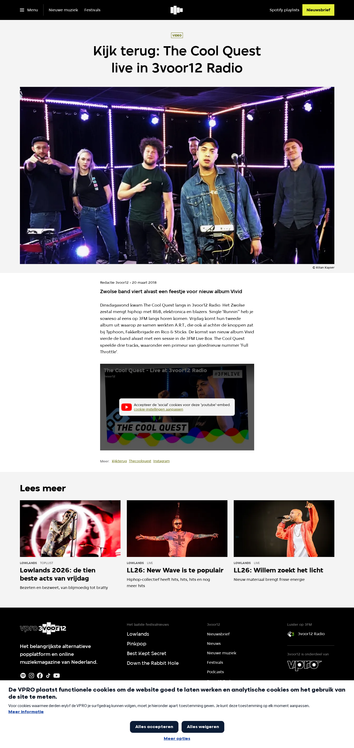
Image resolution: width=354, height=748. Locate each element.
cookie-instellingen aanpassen (158, 409)
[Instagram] (31, 675)
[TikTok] (48, 675)
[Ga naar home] (177, 10)
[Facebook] (40, 675)
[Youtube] (56, 675)
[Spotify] (23, 675)
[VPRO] (304, 666)
